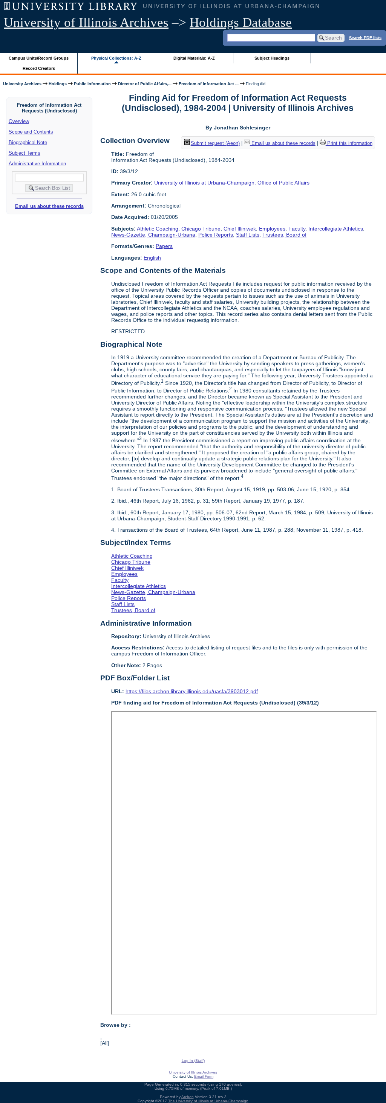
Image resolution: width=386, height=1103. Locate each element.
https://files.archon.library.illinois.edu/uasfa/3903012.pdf (192, 691)
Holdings (58, 84)
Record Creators (39, 68)
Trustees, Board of (284, 235)
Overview (19, 121)
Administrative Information (37, 163)
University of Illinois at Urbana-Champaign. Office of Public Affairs (231, 183)
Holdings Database (241, 22)
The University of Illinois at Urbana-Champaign (208, 1101)
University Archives (22, 84)
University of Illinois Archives (86, 22)
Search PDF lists (365, 37)
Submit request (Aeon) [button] (215, 143)
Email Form (203, 1076)
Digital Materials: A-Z (194, 58)
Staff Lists (247, 235)
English (152, 258)
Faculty (296, 229)
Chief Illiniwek (240, 229)
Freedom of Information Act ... (209, 84)
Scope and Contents (31, 132)
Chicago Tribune (201, 229)
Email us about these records (49, 206)
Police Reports (215, 235)
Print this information (349, 143)
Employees (272, 229)
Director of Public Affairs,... (145, 84)
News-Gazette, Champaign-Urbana (153, 235)
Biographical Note (28, 142)
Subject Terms (24, 153)
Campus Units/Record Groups (39, 58)
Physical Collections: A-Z (116, 58)
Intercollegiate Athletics (335, 229)
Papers (164, 246)
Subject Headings (272, 58)
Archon (187, 1097)
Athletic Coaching (157, 229)
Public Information (92, 84)
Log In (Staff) (193, 1060)
